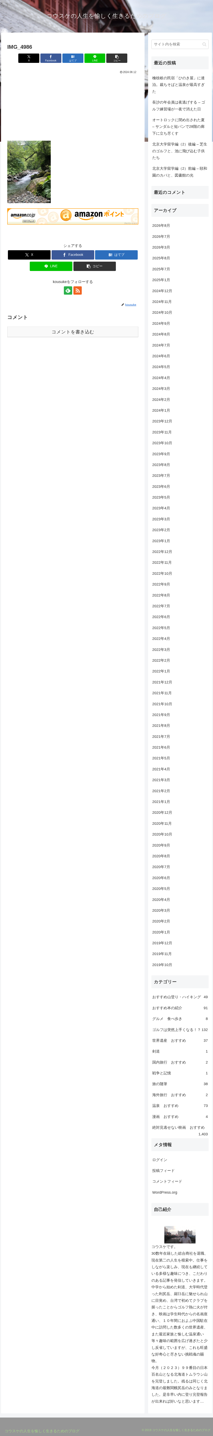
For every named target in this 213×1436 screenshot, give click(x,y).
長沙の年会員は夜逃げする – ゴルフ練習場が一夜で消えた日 (178, 105)
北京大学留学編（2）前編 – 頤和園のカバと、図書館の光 (179, 171)
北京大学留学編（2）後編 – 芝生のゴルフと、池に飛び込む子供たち (179, 151)
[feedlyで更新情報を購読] (68, 290)
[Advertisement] (72, 106)
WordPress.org (164, 1192)
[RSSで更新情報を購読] (77, 290)
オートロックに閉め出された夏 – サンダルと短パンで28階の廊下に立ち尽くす (178, 126)
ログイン (159, 1160)
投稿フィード (163, 1171)
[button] (116, 58)
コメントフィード (167, 1181)
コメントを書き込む (73, 331)
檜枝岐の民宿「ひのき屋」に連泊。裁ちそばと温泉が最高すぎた (178, 85)
